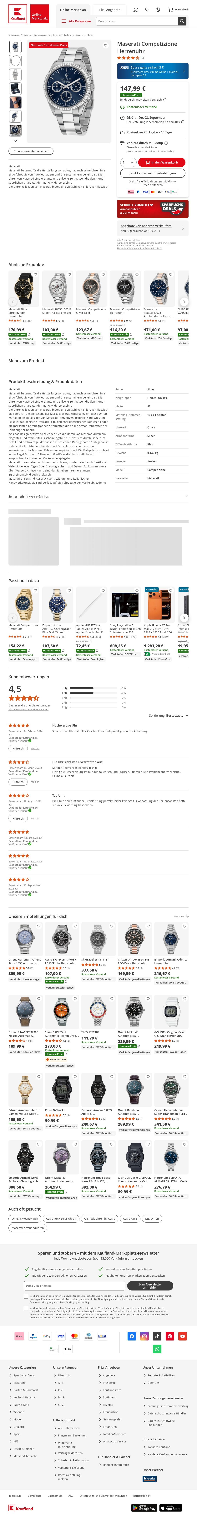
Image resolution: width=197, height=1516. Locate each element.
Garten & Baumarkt (25, 1390)
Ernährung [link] (110, 1427)
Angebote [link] (109, 1375)
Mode (17, 1419)
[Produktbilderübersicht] (15, 91)
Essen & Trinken (23, 1449)
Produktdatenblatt (160, 653)
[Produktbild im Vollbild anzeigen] (69, 91)
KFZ (15, 1441)
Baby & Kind (21, 1405)
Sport (16, 1434)
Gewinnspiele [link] (111, 1419)
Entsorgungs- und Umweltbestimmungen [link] (103, 1495)
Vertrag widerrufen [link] (70, 1453)
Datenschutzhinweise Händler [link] (167, 1413)
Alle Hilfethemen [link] (69, 1428)
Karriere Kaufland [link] (159, 1447)
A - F (61, 1383)
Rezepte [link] (108, 1405)
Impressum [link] (15, 1495)
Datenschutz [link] (55, 1495)
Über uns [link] (153, 1383)
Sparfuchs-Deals (24, 1375)
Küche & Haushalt (25, 1397)
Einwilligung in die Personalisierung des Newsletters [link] (82, 1311)
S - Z (61, 1405)
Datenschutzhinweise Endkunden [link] (161, 1423)
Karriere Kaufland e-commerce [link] (167, 1454)
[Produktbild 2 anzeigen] (15, 61)
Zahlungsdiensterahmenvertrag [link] (168, 1406)
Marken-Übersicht (25, 1456)
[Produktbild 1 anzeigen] (15, 47)
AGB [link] (70, 1495)
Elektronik (19, 1383)
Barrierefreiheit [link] (141, 1495)
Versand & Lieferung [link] (71, 1467)
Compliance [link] (34, 1495)
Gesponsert (179, 916)
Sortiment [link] (109, 1397)
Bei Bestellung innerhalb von (155, 122)
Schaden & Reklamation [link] (73, 1460)
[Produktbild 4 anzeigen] (15, 88)
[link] (110, 9)
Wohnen (18, 1412)
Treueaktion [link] (110, 1412)
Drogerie (19, 1427)
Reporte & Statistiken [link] (161, 1375)
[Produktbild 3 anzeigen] (15, 75)
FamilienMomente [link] (114, 1434)
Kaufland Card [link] (112, 1390)
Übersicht (64, 1375)
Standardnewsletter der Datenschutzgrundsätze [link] (65, 1299)
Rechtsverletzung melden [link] (69, 1477)
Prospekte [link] (109, 1383)
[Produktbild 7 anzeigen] (15, 130)
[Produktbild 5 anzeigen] (15, 102)
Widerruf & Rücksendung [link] (67, 1445)
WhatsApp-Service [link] (114, 1441)
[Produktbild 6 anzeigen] (15, 116)
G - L (61, 1390)
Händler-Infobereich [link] (116, 1465)
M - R (61, 1397)
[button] (152, 97)
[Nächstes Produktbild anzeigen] (15, 141)
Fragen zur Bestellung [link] (72, 1435)
